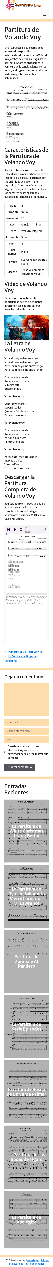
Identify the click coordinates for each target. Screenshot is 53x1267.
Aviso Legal (33, 1260)
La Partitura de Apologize (26, 1219)
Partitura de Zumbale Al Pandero (27, 961)
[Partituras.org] (22, 5)
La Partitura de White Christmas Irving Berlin (26, 831)
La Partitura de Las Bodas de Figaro (26, 1157)
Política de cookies (34, 1263)
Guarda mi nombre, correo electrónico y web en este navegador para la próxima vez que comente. (28, 752)
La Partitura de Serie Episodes (26, 1026)
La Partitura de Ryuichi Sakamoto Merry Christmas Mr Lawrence (26, 896)
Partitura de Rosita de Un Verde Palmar (26, 1092)
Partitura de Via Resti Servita (25, 651)
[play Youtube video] (26, 327)
